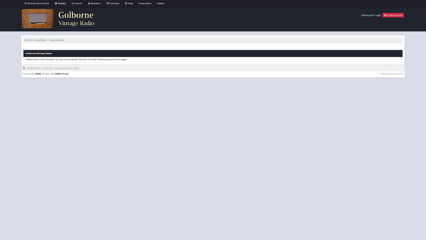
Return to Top (34, 68)
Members (96, 3)
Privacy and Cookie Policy (66, 68)
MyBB (38, 73)
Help (130, 3)
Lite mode (47, 68)
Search (78, 3)
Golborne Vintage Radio (35, 40)
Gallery (160, 3)
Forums (61, 3)
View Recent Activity (38, 3)
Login (378, 15)
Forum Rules (144, 3)
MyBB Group (62, 73)
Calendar (114, 3)
